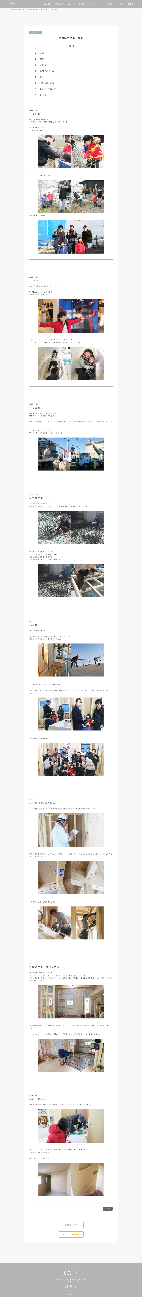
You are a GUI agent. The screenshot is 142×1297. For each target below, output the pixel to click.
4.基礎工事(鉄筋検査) (44, 71)
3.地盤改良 (40, 65)
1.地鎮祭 (40, 53)
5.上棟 (39, 77)
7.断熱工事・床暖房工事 (45, 89)
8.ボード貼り (41, 95)
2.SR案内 (40, 59)
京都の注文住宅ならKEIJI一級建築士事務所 (24, 9)
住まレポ (44, 9)
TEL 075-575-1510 (71, 1281)
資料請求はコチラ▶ (71, 1225)
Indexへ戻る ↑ (107, 1209)
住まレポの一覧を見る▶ (71, 1234)
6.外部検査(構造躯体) (44, 83)
